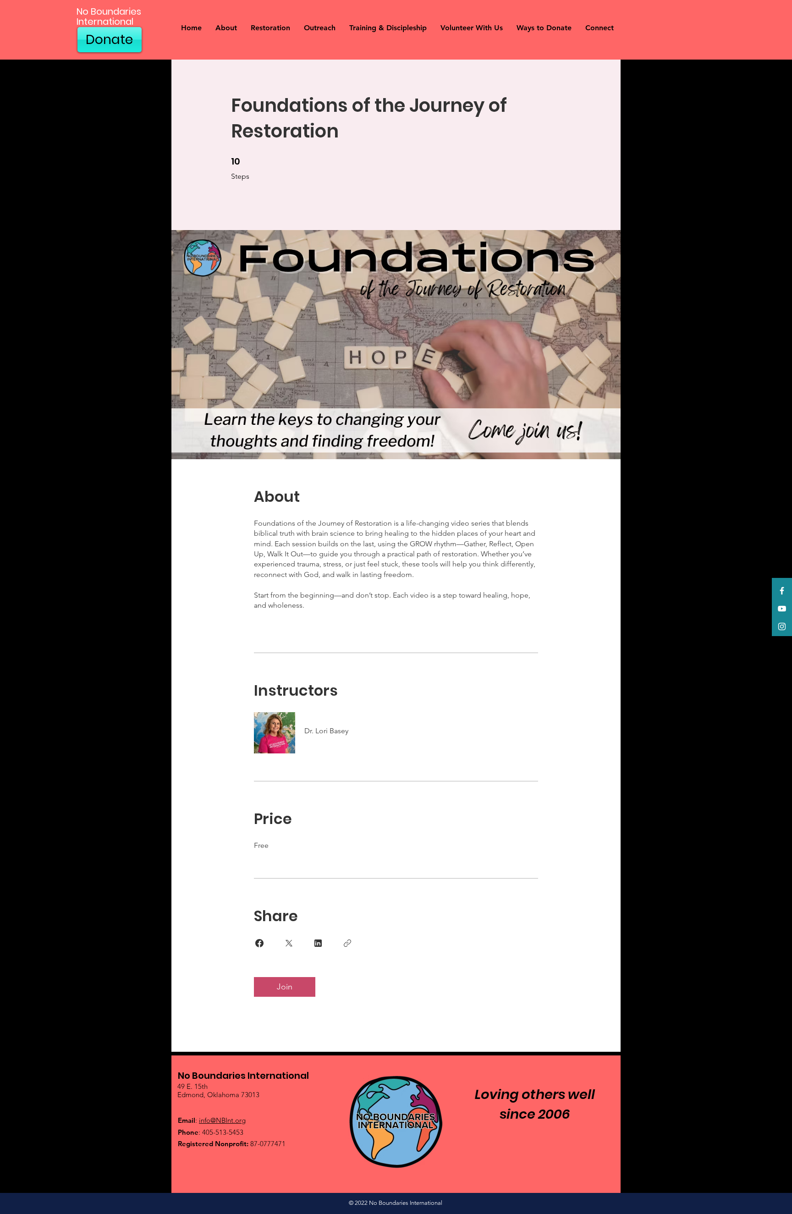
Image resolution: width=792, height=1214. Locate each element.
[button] (226, 28)
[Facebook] (782, 591)
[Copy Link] (347, 943)
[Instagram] (782, 626)
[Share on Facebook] (259, 943)
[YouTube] (782, 609)
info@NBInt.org (222, 1120)
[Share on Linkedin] (318, 943)
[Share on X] (288, 943)
